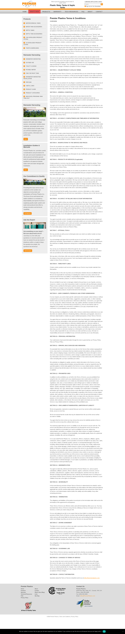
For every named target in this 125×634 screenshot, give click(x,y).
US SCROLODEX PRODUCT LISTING (32, 43)
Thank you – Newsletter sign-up (42, 620)
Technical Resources (26, 594)
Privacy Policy (24, 597)
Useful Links (30, 85)
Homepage (63, 620)
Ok (104, 631)
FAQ (83, 11)
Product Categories (33, 93)
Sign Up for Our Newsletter (93, 6)
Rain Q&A (28, 82)
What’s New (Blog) (40, 592)
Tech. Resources (71, 11)
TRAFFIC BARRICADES (32, 48)
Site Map (37, 596)
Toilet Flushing (31, 66)
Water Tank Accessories (34, 26)
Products (46, 11)
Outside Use (30, 62)
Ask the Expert (27, 250)
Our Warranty (27, 213)
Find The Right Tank (32, 73)
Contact (99, 11)
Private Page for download (45, 620)
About (90, 11)
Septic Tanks (30, 30)
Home (25, 11)
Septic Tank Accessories (34, 34)
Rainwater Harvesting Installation (32, 77)
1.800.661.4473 (89, 1)
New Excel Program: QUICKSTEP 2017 (75, 620)
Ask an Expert (51, 620)
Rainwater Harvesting (33, 59)
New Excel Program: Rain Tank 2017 (33, 97)
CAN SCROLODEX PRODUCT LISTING (32, 38)
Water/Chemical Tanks (33, 23)
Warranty (57, 11)
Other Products (84, 620)
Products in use (63, 624)
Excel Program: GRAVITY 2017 (72, 620)
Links (36, 594)
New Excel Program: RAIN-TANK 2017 (78, 620)
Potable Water (31, 69)
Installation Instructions (66, 620)
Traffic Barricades (64, 622)
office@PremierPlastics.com (87, 596)
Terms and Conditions (64, 616)
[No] (123, 631)
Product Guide (31, 89)
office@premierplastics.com (92, 578)
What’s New (34, 11)
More (25, 139)
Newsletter (81, 620)
